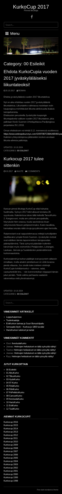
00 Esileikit (23, 151)
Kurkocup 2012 (11, 435)
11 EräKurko (12, 405)
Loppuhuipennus (14, 317)
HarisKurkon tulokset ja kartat (20, 330)
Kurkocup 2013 (11, 431)
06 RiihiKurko (12, 389)
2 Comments (33, 171)
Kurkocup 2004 (11, 461)
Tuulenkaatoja (12, 320)
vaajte (19, 171)
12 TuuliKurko (12, 409)
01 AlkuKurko (12, 373)
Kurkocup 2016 (11, 422)
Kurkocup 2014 (11, 428)
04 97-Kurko (12, 382)
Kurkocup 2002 (11, 467)
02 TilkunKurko (13, 376)
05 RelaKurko (12, 386)
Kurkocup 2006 (11, 454)
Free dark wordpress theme (47, 490)
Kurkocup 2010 (11, 441)
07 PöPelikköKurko (15, 392)
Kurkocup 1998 (11, 480)
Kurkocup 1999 (11, 477)
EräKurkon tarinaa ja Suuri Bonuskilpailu (25, 323)
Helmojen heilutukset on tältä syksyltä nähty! (35, 346)
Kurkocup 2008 (11, 448)
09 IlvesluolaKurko (15, 399)
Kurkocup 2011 (11, 438)
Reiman (22, 91)
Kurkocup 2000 (11, 474)
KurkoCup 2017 (31, 7)
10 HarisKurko (13, 402)
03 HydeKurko (13, 379)
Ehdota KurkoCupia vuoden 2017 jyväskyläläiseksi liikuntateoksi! (30, 78)
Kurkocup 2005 (11, 458)
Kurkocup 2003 (11, 464)
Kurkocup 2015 (11, 425)
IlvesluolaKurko (19, 343)
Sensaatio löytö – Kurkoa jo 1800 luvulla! (25, 327)
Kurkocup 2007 (11, 451)
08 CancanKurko (14, 395)
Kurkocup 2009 (11, 445)
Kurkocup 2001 (11, 471)
